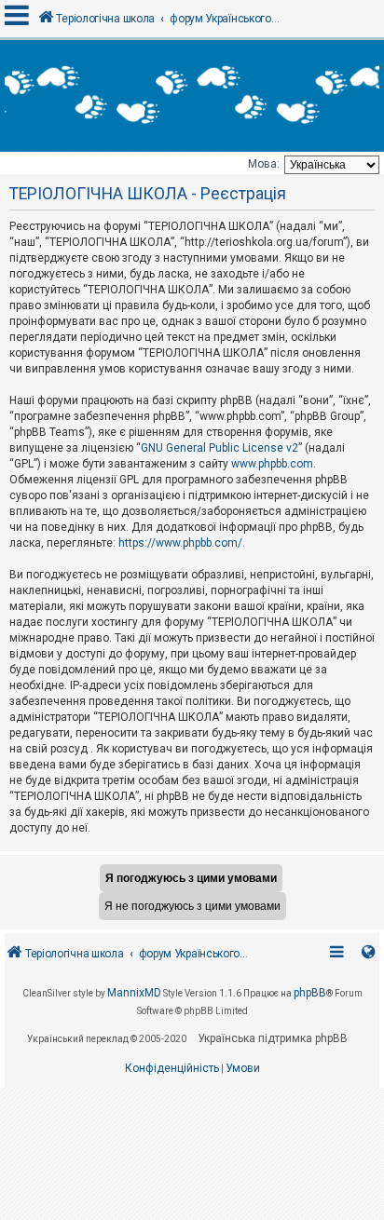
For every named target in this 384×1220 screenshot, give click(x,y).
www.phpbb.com (272, 463)
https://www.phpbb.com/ (180, 542)
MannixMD (134, 992)
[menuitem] (172, 1069)
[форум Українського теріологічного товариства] (192, 96)
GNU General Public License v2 (219, 447)
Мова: (264, 163)
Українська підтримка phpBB (273, 1038)
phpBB (310, 992)
